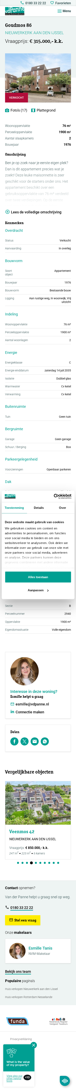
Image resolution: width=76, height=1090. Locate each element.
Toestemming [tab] (14, 507)
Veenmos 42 (21, 831)
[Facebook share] (14, 741)
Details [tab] (39, 507)
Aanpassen (36, 590)
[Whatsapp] (45, 741)
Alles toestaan (38, 577)
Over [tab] (62, 507)
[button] (22, 920)
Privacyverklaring (21, 1039)
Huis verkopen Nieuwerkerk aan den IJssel (31, 989)
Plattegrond (46, 110)
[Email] (35, 741)
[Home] (14, 11)
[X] (24, 741)
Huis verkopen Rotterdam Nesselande (28, 997)
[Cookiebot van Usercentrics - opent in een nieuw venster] (54, 496)
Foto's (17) (19, 110)
